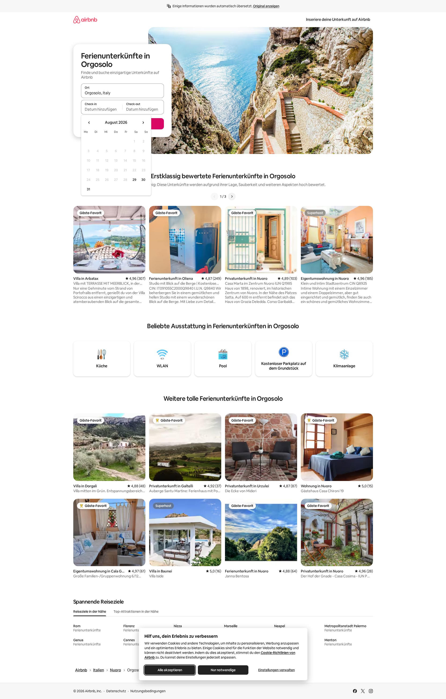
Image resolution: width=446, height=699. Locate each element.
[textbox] (102, 109)
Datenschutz (116, 691)
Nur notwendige (223, 670)
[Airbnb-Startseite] (85, 19)
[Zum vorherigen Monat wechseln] (89, 122)
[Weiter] (232, 196)
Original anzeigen (266, 6)
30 (143, 180)
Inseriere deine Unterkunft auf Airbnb (338, 19)
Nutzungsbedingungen (148, 691)
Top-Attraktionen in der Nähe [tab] (136, 611)
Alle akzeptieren (169, 670)
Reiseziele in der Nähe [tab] (89, 611)
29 (134, 180)
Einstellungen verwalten (276, 670)
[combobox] (122, 93)
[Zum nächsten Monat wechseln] (143, 122)
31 (88, 189)
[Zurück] (214, 196)
